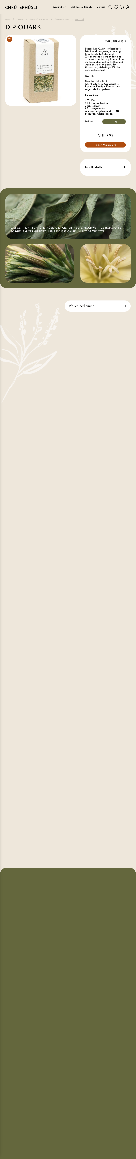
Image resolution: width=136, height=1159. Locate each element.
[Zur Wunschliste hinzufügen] (9, 39)
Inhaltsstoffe (94, 167)
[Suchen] (110, 7)
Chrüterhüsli (115, 41)
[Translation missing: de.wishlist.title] (116, 7)
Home (7, 19)
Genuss (20, 19)
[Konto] (128, 7)
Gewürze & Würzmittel (38, 19)
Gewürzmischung (62, 19)
